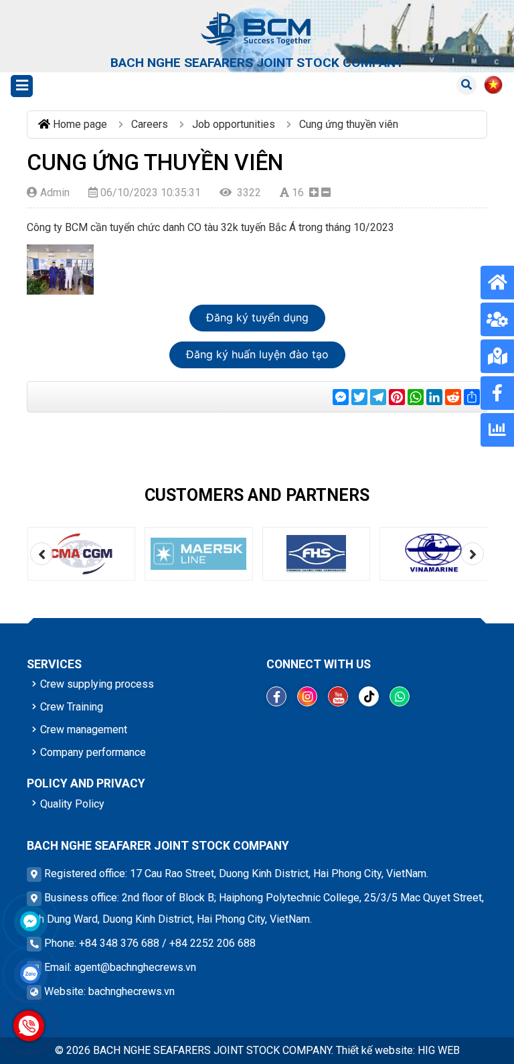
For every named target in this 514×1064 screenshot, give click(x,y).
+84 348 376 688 (119, 943)
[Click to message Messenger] (30, 921)
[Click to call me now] (29, 1025)
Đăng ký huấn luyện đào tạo (257, 354)
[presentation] (41, 553)
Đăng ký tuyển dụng (257, 317)
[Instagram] (307, 696)
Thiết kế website (374, 1050)
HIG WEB (439, 1050)
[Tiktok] (369, 696)
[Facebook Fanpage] (276, 696)
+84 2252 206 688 (212, 943)
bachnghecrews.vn (131, 991)
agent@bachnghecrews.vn (135, 967)
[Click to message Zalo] (30, 974)
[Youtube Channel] (338, 696)
